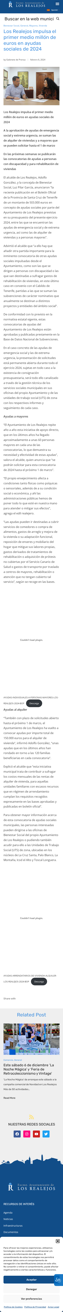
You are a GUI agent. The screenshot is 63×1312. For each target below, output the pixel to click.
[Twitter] (46, 1134)
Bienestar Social (11, 25)
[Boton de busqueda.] (57, 18)
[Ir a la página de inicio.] (26, 4)
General (24, 25)
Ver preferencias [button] (31, 1298)
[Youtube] (36, 1134)
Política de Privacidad (35, 1307)
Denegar (31, 1289)
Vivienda (43, 25)
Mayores (33, 25)
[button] (57, 1241)
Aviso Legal (53, 1307)
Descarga (34, 703)
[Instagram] (26, 1134)
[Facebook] (17, 1134)
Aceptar (31, 1279)
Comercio (8, 1060)
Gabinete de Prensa (16, 59)
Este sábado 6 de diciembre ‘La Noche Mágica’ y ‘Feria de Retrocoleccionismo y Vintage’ (29, 1069)
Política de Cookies (13, 1307)
